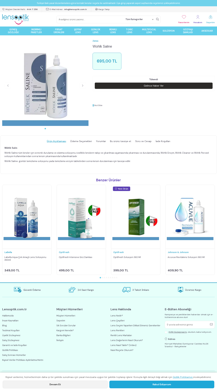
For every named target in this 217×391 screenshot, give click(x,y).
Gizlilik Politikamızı (183, 377)
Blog (4, 325)
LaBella (8, 252)
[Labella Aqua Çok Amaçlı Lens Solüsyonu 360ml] (26, 217)
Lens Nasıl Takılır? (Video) (123, 345)
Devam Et (55, 384)
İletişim (60, 340)
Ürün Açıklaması (56, 141)
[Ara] (157, 19)
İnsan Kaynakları (10, 320)
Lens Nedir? (117, 315)
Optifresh (64, 252)
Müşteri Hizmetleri (65, 315)
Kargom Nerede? (65, 330)
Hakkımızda (8, 315)
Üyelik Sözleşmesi (11, 335)
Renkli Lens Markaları (121, 335)
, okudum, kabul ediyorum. (190, 332)
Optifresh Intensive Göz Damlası (75, 257)
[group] (45, 82)
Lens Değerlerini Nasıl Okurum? (127, 340)
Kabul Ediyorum (162, 384)
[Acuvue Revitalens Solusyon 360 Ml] (190, 217)
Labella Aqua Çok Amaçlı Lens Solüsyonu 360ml (25, 259)
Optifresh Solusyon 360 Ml (127, 257)
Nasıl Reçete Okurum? (122, 350)
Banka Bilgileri (63, 335)
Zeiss (95, 40)
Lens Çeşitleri (118, 320)
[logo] (15, 19)
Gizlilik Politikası (10, 350)
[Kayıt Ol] (212, 324)
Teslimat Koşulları (11, 330)
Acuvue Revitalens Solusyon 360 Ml (186, 257)
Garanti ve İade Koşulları (14, 345)
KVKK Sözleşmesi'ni (178, 332)
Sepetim (60, 320)
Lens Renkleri (117, 330)
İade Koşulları (163, 141)
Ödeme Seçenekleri (81, 141)
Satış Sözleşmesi (10, 340)
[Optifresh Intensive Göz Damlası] (81, 217)
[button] (45, 128)
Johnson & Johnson (178, 252)
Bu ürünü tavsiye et (120, 141)
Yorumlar (101, 141)
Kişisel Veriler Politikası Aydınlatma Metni (22, 360)
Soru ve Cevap (143, 141)
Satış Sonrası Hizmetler (14, 355)
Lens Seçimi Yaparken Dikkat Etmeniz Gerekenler (135, 325)
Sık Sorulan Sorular (66, 325)
